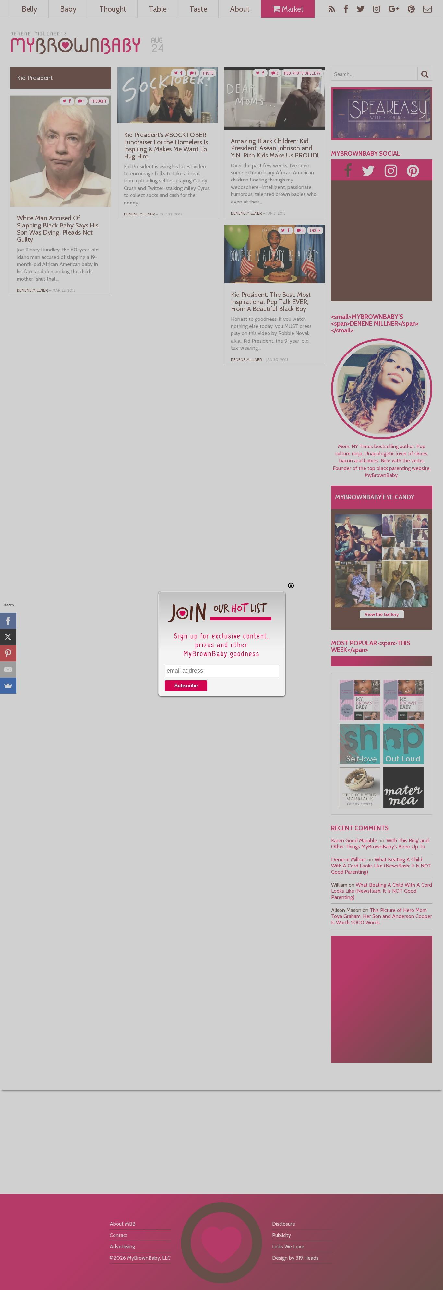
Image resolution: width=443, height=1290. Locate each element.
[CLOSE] (291, 585)
